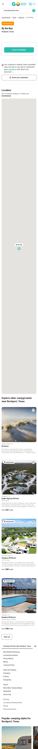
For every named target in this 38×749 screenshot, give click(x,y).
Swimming (7, 694)
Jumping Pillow (9, 665)
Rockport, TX (6, 496)
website (11, 69)
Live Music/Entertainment (12, 703)
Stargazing (7, 680)
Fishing (6, 676)
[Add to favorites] (33, 410)
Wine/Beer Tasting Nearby (12, 688)
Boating (6, 699)
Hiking (5, 706)
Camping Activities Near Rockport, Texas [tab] (17, 646)
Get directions (6, 96)
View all (7, 637)
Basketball (7, 691)
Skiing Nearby (8, 658)
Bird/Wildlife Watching (11, 652)
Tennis (5, 685)
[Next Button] (34, 424)
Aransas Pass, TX (7, 444)
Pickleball (6, 673)
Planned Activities (9, 709)
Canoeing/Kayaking (10, 655)
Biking (5, 662)
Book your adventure (20, 77)
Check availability (19, 50)
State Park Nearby (9, 670)
